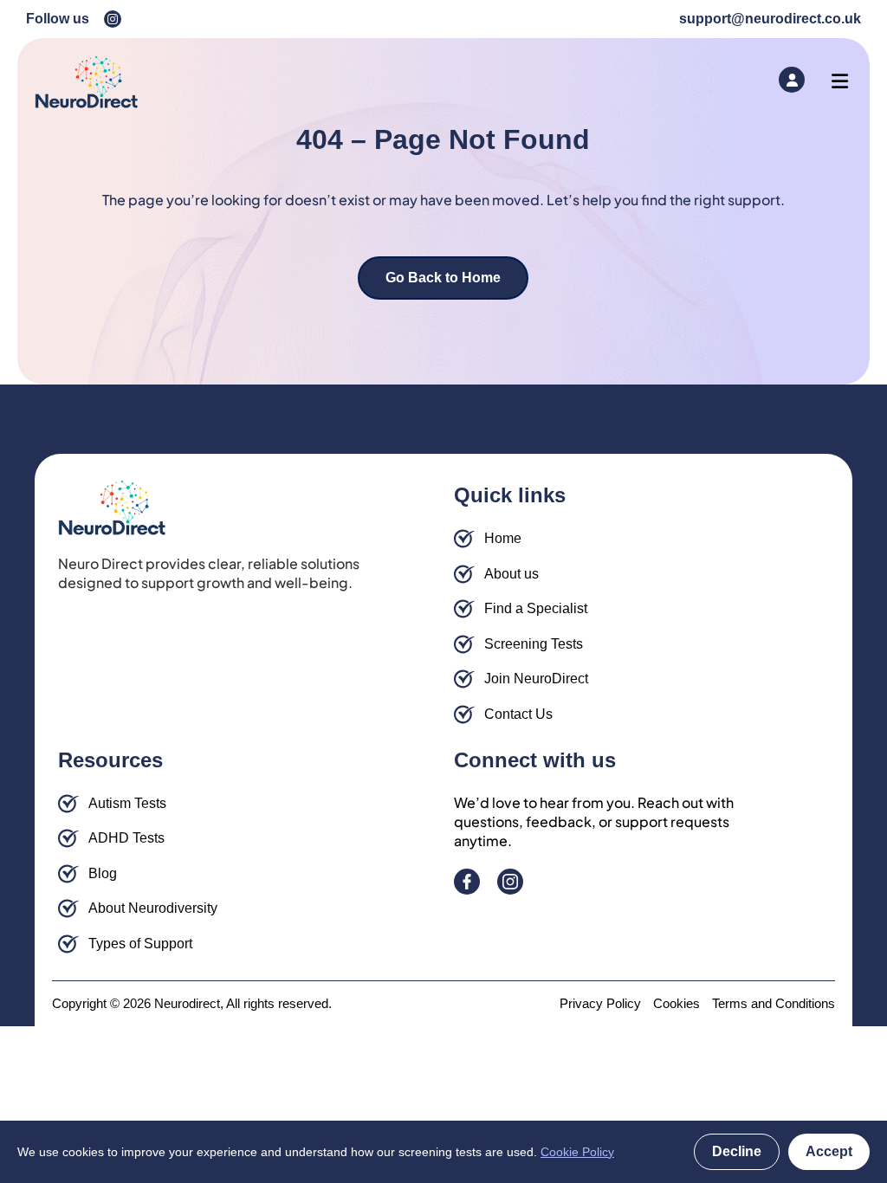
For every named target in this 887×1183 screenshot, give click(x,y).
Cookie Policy (577, 1152)
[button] (839, 82)
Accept (829, 1151)
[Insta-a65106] (112, 19)
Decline (736, 1151)
